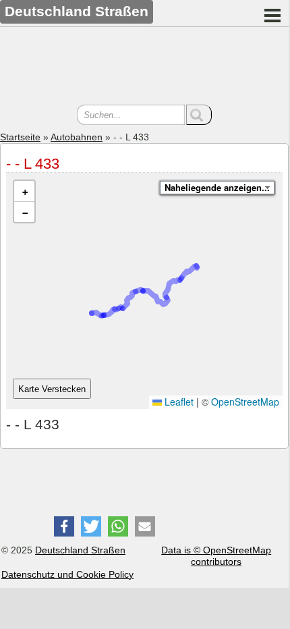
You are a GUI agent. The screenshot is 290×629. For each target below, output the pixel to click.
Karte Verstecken (52, 389)
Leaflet (178, 401)
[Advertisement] (144, 67)
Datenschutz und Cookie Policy (67, 574)
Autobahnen (77, 137)
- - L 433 (32, 163)
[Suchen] (199, 115)
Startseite (20, 137)
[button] (24, 191)
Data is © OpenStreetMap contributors (216, 556)
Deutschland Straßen (80, 550)
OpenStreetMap (245, 401)
